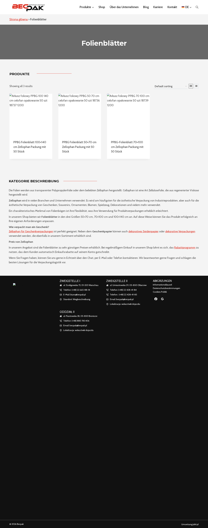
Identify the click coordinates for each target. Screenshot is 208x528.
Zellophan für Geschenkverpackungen (31, 231)
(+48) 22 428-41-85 (128, 294)
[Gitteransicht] (191, 86)
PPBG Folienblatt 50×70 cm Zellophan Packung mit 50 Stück (79, 146)
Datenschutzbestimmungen (166, 288)
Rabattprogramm (184, 247)
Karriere (158, 7)
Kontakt (172, 7)
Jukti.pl (195, 524)
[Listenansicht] (196, 86)
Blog (146, 7)
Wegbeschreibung (81, 299)
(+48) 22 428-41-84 (127, 289)
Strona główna (18, 19)
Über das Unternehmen (124, 7)
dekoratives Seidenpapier (143, 231)
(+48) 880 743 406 (80, 320)
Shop (102, 7)
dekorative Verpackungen (180, 231)
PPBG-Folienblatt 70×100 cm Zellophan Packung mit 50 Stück (127, 146)
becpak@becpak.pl (78, 325)
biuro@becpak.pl (78, 294)
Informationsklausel (162, 284)
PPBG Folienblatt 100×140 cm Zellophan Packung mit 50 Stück (29, 146)
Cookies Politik (160, 291)
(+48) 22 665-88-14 (81, 289)
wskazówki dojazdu (84, 330)
